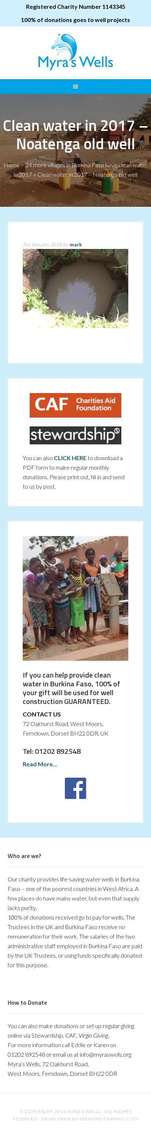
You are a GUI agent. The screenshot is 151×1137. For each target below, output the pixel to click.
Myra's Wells (76, 52)
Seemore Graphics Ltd (109, 1119)
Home (12, 164)
